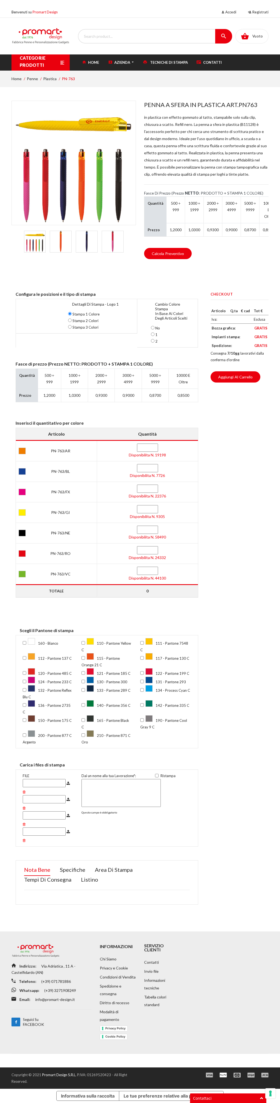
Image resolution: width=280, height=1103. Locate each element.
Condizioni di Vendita (118, 977)
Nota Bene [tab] (37, 869)
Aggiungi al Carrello (235, 377)
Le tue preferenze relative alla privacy (164, 1096)
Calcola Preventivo (168, 253)
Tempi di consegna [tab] (47, 879)
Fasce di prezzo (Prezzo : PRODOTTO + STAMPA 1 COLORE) (203, 193)
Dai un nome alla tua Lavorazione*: (108, 776)
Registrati (260, 12)
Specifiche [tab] (72, 869)
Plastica (50, 78)
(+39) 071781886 (55, 981)
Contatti (212, 62)
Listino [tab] (89, 879)
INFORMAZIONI (116, 946)
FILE (26, 776)
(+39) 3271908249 (59, 990)
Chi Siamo (108, 959)
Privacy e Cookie (114, 968)
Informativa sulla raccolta (88, 1096)
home (93, 62)
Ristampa (168, 776)
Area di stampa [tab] (114, 869)
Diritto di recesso (114, 1002)
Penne (32, 78)
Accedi (230, 12)
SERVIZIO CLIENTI (154, 947)
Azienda (122, 62)
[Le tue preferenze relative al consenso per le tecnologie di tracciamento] (270, 1093)
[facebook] (15, 1022)
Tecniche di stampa (168, 62)
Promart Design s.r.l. (59, 1075)
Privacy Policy (115, 1028)
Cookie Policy (115, 1036)
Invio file (151, 971)
